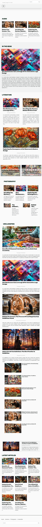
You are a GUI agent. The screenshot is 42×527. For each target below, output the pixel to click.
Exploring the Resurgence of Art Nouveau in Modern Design (29, 388)
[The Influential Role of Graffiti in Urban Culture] (7, 205)
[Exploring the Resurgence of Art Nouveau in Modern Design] (34, 24)
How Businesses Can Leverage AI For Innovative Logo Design (11, 110)
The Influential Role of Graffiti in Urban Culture (33, 487)
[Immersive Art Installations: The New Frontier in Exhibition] (21, 339)
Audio (2, 520)
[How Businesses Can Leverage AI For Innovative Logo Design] (20, 60)
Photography (13, 520)
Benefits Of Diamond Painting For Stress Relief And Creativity (31, 172)
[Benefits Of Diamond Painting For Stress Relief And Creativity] (21, 236)
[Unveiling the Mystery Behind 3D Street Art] (21, 24)
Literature (7, 520)
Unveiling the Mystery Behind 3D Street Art (20, 31)
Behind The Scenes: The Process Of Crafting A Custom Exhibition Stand (29, 412)
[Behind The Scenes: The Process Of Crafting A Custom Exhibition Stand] (8, 24)
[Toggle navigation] (3, 6)
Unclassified (20, 520)
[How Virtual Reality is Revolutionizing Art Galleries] (13, 368)
